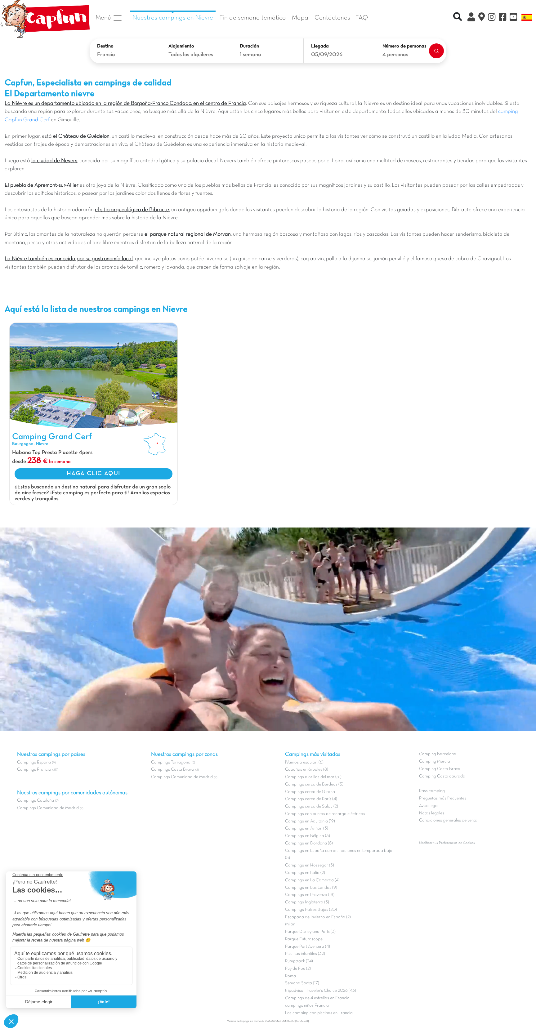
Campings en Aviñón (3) (306, 828)
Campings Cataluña (35, 801)
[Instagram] (491, 18)
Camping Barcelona (437, 754)
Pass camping (432, 791)
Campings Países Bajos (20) (311, 910)
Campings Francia (34, 770)
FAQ (361, 18)
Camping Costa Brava (439, 769)
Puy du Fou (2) (298, 969)
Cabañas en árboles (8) (306, 770)
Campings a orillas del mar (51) (313, 777)
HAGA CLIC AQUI (93, 473)
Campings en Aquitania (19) (310, 821)
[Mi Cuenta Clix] (471, 18)
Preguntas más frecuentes (442, 798)
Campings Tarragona (170, 762)
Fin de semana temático (252, 18)
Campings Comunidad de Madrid (48, 808)
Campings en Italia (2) (305, 873)
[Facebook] (502, 18)
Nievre (42, 444)
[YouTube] (513, 18)
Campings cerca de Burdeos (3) (314, 784)
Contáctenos (332, 18)
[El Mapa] (481, 18)
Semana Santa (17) (302, 983)
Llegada (320, 46)
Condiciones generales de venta (448, 820)
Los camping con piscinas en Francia (319, 1013)
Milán (290, 924)
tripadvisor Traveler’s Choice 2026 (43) (320, 991)
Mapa (300, 18)
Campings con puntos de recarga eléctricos (325, 814)
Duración (249, 46)
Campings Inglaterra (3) (307, 902)
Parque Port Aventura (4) (307, 947)
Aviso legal (429, 806)
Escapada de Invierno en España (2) (318, 917)
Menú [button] (104, 18)
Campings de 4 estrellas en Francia (317, 998)
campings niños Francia (307, 1006)
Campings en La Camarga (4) (312, 880)
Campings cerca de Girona (310, 792)
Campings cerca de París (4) (311, 799)
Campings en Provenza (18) (309, 895)
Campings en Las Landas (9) (311, 888)
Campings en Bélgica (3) (307, 836)
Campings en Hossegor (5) (309, 865)
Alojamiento (181, 46)
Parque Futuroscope (304, 939)
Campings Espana (34, 762)
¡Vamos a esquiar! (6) (304, 762)
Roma (290, 976)
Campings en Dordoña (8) (309, 843)
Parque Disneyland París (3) (310, 932)
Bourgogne (22, 444)
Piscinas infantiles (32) (305, 954)
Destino (105, 46)
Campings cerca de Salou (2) (311, 806)
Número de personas (404, 46)
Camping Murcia (434, 761)
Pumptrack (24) (299, 961)
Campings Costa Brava (172, 770)
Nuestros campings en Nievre (172, 18)
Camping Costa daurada (442, 776)
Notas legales (431, 813)
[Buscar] (436, 50)
